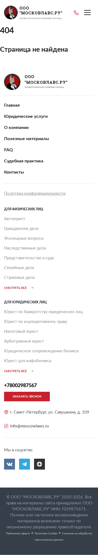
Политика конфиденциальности (35, 194)
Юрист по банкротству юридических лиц (43, 312)
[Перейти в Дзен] (39, 464)
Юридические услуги (26, 116)
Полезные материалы (26, 139)
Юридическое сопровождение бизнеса (41, 351)
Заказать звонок (27, 396)
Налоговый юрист (21, 331)
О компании (16, 127)
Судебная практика (23, 161)
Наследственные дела (25, 248)
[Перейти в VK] (9, 464)
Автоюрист (14, 219)
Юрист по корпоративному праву (35, 322)
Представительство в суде (29, 258)
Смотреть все (15, 287)
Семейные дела (19, 268)
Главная (12, 105)
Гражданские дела (21, 229)
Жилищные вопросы (24, 238)
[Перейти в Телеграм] (24, 464)
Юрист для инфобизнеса (27, 361)
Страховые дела (19, 278)
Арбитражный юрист (24, 341)
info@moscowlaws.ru (29, 426)
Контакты (14, 172)
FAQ (8, 150)
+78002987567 (76, 13)
